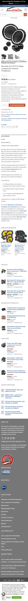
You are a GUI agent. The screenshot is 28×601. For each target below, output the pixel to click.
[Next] (24, 37)
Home (2, 60)
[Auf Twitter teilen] (8, 127)
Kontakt (3, 514)
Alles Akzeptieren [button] (17, 597)
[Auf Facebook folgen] (2, 438)
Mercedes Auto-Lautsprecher (15, 60)
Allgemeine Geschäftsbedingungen (11, 499)
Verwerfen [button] (16, 3)
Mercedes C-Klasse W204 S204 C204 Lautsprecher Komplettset (6, 247)
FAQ (2, 546)
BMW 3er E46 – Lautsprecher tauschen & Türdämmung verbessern (13, 396)
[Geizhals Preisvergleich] (5, 473)
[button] (2, 10)
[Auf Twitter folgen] (8, 438)
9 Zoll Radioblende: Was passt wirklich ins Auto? (14, 390)
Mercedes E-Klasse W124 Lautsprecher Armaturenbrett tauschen (13, 413)
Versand (6, 82)
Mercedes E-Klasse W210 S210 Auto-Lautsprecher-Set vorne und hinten (20, 247)
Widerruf (3, 523)
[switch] (3, 599)
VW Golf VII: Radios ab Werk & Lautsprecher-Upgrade (14, 407)
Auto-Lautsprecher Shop (8, 538)
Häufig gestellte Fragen (8, 508)
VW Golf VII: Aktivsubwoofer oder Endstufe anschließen (15, 402)
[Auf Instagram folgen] (5, 438)
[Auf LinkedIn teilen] (16, 127)
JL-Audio (4, 124)
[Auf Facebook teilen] (5, 127)
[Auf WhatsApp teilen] (2, 127)
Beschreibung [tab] (5, 136)
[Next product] (2, 76)
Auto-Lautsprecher (12, 169)
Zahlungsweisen (6, 526)
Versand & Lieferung (7, 517)
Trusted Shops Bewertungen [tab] (10, 145)
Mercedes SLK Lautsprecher (15, 118)
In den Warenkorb (17, 105)
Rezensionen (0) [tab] (5, 142)
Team (2, 565)
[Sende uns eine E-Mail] (11, 438)
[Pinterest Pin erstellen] (14, 127)
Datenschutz (5, 505)
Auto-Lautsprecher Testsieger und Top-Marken (12, 542)
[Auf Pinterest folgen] (14, 438)
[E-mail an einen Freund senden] (11, 127)
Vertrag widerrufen (6, 520)
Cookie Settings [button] (6, 597)
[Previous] (3, 37)
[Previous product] (5, 76)
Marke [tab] (3, 139)
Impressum (4, 511)
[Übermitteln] (25, 14)
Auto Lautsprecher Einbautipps (10, 502)
